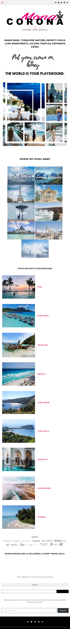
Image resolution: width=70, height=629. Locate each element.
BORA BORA (43, 315)
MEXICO (41, 374)
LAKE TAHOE (43, 402)
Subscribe (63, 610)
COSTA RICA (43, 431)
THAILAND (43, 345)
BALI (40, 287)
